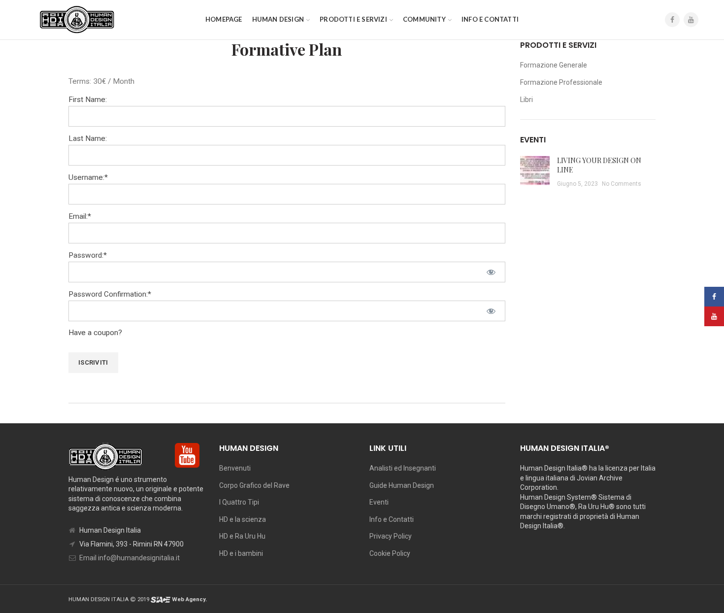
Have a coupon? (95, 332)
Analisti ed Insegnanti (402, 468)
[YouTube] (691, 19)
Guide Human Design (401, 485)
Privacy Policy (390, 536)
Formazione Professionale (561, 82)
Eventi (379, 502)
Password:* (87, 255)
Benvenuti (235, 468)
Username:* (88, 177)
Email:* (79, 216)
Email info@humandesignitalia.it (129, 558)
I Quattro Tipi (239, 502)
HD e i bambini (241, 553)
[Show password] (491, 272)
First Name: (87, 99)
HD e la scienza (242, 519)
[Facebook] (672, 19)
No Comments (621, 183)
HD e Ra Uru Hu (242, 536)
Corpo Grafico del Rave (254, 485)
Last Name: (87, 138)
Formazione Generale (553, 65)
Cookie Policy (389, 553)
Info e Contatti (391, 519)
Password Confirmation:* (109, 294)
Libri (526, 99)
